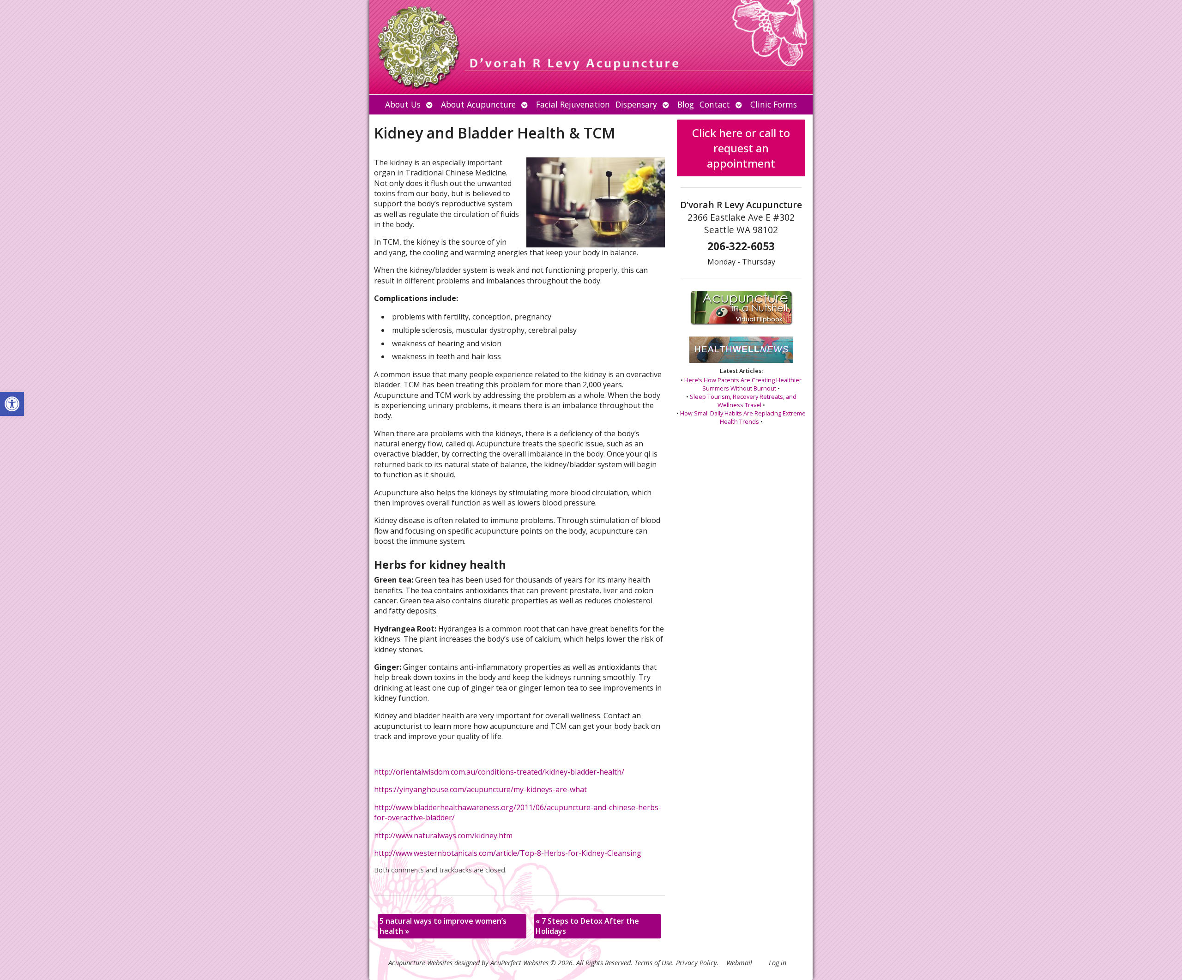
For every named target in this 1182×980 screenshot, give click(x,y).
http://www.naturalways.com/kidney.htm (443, 835)
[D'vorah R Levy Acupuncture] (591, 47)
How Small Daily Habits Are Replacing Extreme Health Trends (743, 417)
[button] (12, 404)
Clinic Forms (773, 104)
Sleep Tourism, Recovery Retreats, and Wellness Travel (743, 400)
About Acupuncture (478, 104)
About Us (403, 104)
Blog (685, 104)
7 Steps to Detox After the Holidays (587, 926)
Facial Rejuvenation (573, 104)
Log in (777, 962)
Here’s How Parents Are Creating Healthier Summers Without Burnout (743, 384)
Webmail (739, 962)
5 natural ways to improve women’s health (443, 926)
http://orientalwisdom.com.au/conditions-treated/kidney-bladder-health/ (499, 772)
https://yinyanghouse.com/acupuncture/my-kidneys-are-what (480, 789)
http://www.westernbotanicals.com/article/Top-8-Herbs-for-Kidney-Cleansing (507, 853)
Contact (715, 104)
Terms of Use (653, 962)
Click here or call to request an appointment (741, 148)
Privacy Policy (696, 962)
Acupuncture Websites (420, 962)
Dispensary (636, 104)
